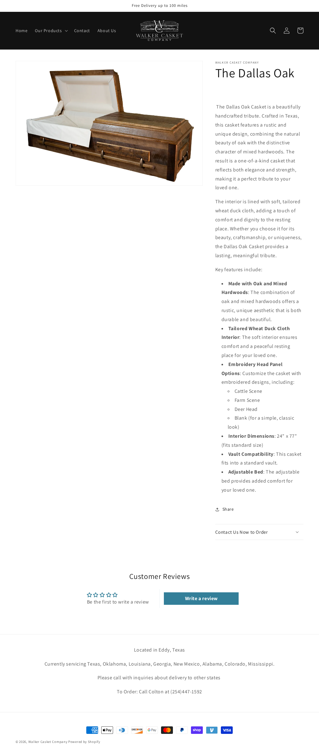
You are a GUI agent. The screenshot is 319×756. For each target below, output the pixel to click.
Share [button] (228, 509)
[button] (50, 30)
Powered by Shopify (84, 741)
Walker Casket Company (48, 741)
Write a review (201, 598)
